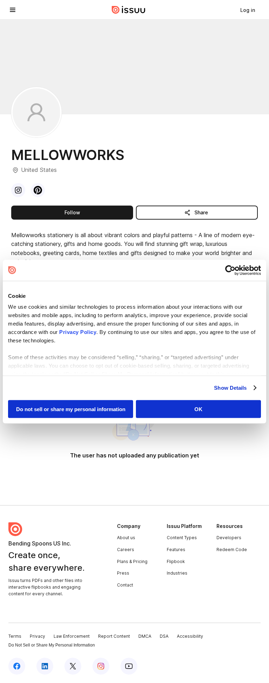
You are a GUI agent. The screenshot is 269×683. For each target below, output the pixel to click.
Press (123, 573)
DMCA (144, 636)
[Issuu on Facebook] (16, 666)
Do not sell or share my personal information (70, 409)
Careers (125, 549)
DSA (164, 636)
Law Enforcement (72, 636)
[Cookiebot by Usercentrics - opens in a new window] (230, 270)
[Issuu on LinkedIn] (44, 666)
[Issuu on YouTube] (128, 666)
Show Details (230, 388)
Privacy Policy (77, 332)
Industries (177, 573)
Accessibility (190, 636)
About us (126, 537)
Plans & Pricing (132, 561)
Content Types (182, 537)
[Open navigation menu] (13, 10)
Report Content (114, 636)
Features (176, 549)
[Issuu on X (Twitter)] (72, 666)
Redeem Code (231, 549)
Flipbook (176, 561)
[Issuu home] (128, 10)
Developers (228, 537)
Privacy (37, 636)
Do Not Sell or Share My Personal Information (51, 645)
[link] (248, 10)
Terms (14, 636)
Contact (125, 585)
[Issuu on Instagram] (100, 666)
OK (198, 409)
